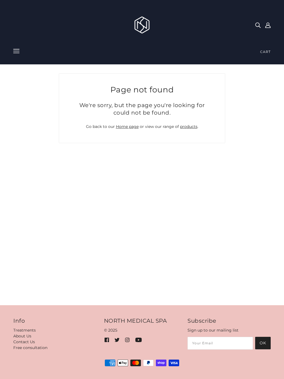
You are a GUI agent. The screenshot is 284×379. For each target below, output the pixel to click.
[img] (258, 25)
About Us (22, 335)
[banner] (142, 24)
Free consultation (30, 347)
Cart (265, 52)
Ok (263, 342)
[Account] (268, 25)
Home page (127, 126)
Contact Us (24, 341)
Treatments (24, 330)
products (188, 126)
